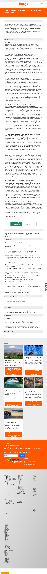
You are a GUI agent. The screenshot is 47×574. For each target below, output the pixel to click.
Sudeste (6, 495)
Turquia (34, 509)
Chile (20, 497)
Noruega (6, 536)
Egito (20, 477)
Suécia (6, 541)
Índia (34, 497)
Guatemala (21, 487)
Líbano (6, 554)
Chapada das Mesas (10, 483)
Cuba (34, 479)
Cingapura (34, 493)
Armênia (34, 488)
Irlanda (6, 530)
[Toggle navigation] (41, 4)
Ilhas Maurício (7, 558)
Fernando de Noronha (10, 484)
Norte (6, 490)
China (34, 492)
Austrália (6, 545)
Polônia (6, 537)
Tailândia (34, 507)
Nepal (34, 505)
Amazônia (8, 493)
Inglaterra (7, 529)
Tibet (34, 508)
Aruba (34, 475)
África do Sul (21, 475)
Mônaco (6, 534)
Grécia (6, 526)
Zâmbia (20, 483)
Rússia (6, 540)
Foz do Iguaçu (9, 501)
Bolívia (20, 496)
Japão (34, 499)
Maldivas (6, 560)
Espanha (6, 523)
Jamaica (34, 481)
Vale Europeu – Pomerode (11, 503)
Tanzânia (20, 482)
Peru (20, 500)
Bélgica (6, 515)
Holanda (6, 527)
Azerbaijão (34, 489)
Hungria (6, 528)
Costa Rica (20, 486)
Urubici (8, 502)
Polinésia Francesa (8, 547)
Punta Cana (35, 482)
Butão (34, 490)
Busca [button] (13, 0)
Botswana (20, 476)
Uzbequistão (35, 510)
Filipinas (34, 495)
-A (37, 0)
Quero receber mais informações (16, 223)
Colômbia (20, 498)
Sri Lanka (34, 506)
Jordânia (6, 553)
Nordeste (6, 481)
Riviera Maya (35, 483)
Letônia (6, 533)
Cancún (34, 477)
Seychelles (7, 562)
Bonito (8, 477)
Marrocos (20, 478)
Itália (6, 532)
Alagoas (8, 482)
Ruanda (20, 481)
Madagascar (7, 559)
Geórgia (34, 496)
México (20, 492)
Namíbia (20, 479)
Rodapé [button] (15, 0)
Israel (6, 552)
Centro (6, 475)
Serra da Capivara (10, 489)
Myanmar (34, 504)
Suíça (6, 542)
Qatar (6, 555)
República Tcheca (8, 539)
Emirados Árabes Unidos (9, 550)
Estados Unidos (21, 491)
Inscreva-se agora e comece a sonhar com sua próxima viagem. (17, 452)
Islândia (6, 531)
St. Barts (34, 484)
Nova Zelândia (7, 546)
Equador (20, 499)
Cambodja (34, 491)
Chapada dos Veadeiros (11, 478)
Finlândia (6, 524)
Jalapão (8, 494)
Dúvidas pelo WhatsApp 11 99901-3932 (29, 223)
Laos (33, 500)
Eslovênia (6, 522)
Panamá (20, 488)
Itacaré (8, 485)
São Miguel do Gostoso (11, 487)
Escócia (6, 520)
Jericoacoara (9, 486)
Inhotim (8, 496)
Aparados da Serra (10, 500)
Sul (5, 499)
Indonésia (34, 498)
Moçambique (7, 561)
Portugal (6, 538)
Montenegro (7, 535)
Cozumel (34, 478)
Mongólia (34, 503)
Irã (5, 551)
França (6, 525)
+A (35, 0)
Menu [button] (11, 0)
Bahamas (34, 476)
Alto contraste (41, 0)
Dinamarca (7, 519)
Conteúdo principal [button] (6, 0)
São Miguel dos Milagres (11, 488)
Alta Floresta (9, 476)
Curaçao (34, 480)
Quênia (20, 480)
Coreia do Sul (35, 494)
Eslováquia (7, 521)
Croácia (6, 518)
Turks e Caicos (35, 485)
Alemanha (7, 514)
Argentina (20, 495)
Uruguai (20, 501)
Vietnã (34, 511)
